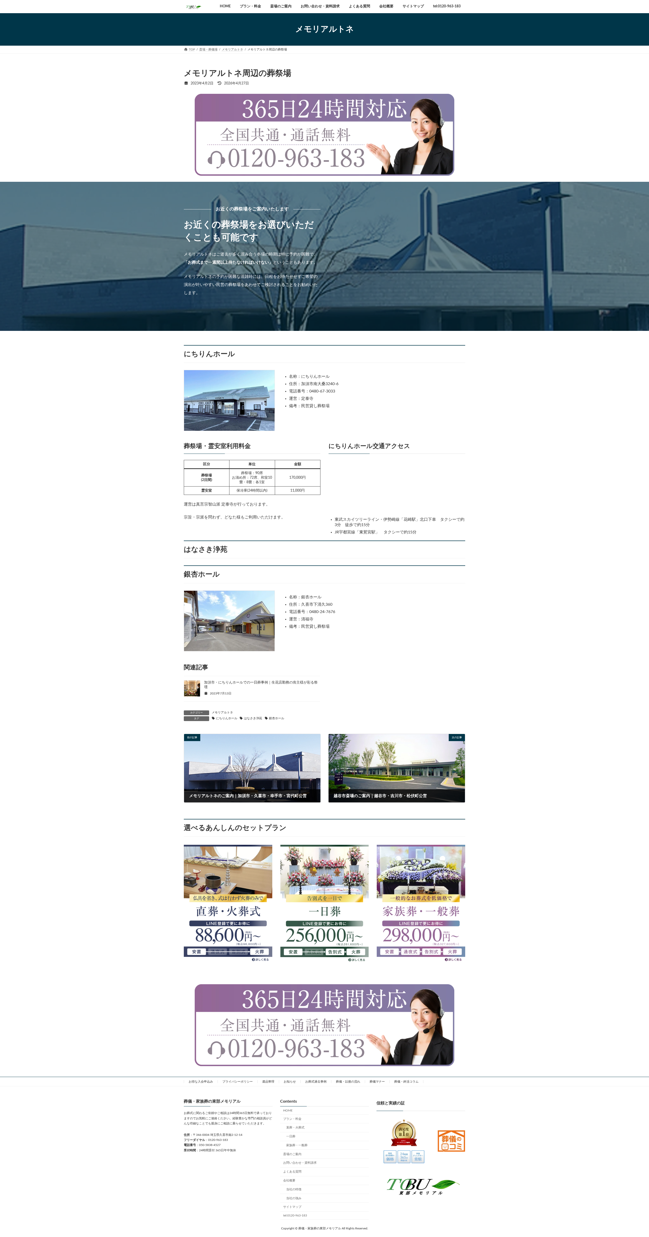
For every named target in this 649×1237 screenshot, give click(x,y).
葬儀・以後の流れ (348, 1081)
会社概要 (289, 1180)
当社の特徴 (293, 1189)
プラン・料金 (292, 1118)
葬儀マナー (377, 1081)
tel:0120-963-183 (295, 1215)
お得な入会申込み (201, 1081)
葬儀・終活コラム (406, 1081)
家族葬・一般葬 (297, 1144)
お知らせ (290, 1081)
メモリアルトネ (222, 712)
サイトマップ (292, 1206)
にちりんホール (226, 718)
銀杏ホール (276, 718)
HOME (288, 1110)
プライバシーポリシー (237, 1081)
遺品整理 (268, 1081)
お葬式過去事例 (316, 1081)
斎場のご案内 (292, 1153)
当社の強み (293, 1197)
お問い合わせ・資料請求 (300, 1162)
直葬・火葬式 (295, 1127)
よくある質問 (292, 1171)
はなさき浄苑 (253, 718)
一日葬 (290, 1136)
